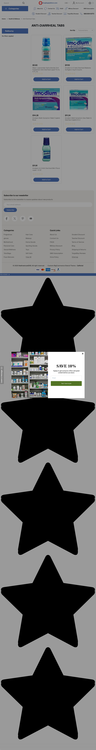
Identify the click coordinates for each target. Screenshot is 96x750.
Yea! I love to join (66, 383)
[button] (2, 375)
